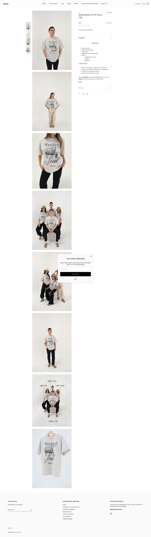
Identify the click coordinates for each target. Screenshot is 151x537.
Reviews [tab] (81, 88)
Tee (79, 12)
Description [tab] (82, 38)
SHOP (69, 3)
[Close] (91, 256)
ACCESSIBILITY (67, 516)
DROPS (76, 3)
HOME (44, 3)
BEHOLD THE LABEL (16, 532)
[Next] (28, 56)
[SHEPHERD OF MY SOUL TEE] (28, 25)
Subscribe (75, 274)
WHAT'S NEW (53, 3)
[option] (28, 26)
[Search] (143, 4)
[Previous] (28, 19)
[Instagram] (75, 279)
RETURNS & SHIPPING (69, 509)
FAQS (64, 504)
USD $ (9, 528)
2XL (88, 25)
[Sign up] (31, 509)
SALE (62, 3)
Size (95, 23)
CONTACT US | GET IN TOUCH (71, 507)
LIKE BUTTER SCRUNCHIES (90, 3)
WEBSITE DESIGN (67, 519)
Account (137, 3)
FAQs (80, 82)
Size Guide (109, 23)
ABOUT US (104, 3)
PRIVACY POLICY (67, 512)
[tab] (95, 62)
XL (85, 25)
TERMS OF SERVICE (68, 514)
